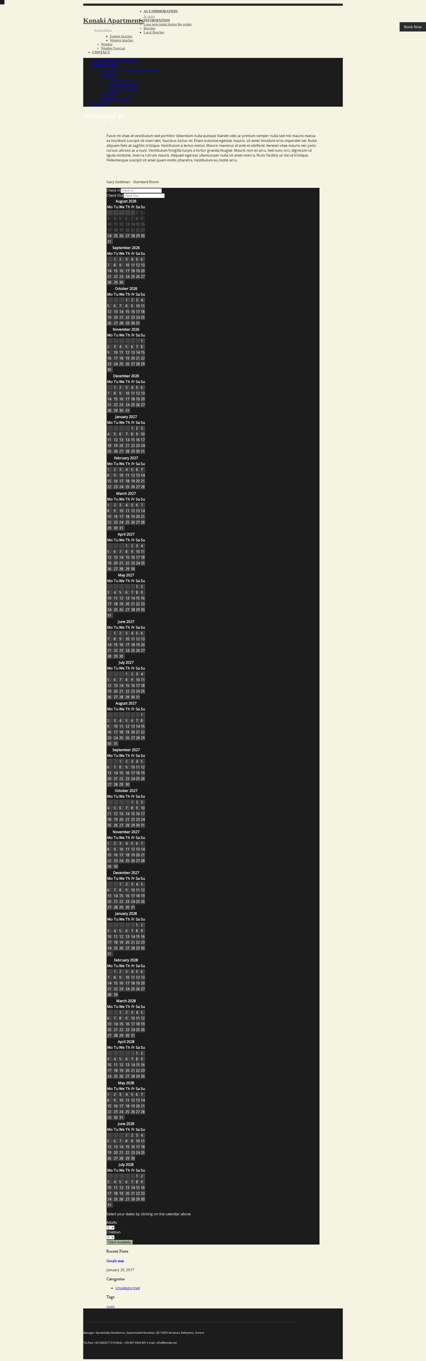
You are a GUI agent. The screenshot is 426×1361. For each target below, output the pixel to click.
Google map (115, 1260)
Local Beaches (154, 32)
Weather (106, 44)
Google (110, 1306)
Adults (111, 1222)
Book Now (413, 26)
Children (113, 1232)
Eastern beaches (121, 36)
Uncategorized (127, 1288)
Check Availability (119, 1242)
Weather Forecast (113, 48)
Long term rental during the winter (168, 24)
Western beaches (121, 40)
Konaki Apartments (113, 23)
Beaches (149, 28)
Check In (113, 190)
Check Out (115, 195)
